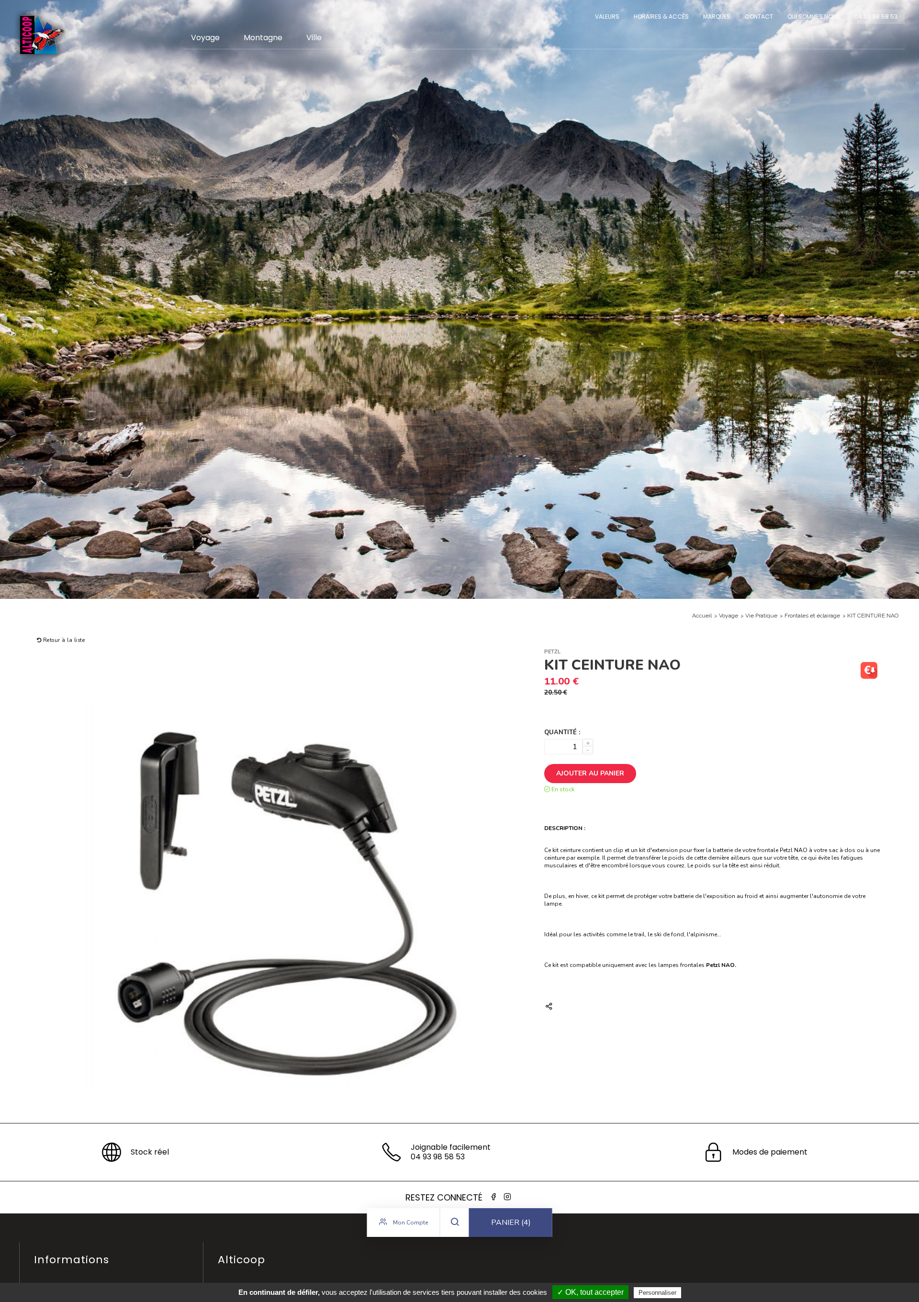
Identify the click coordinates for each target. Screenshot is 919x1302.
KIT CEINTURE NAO (872, 615)
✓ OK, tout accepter (590, 1292)
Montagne (263, 37)
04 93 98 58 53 (875, 16)
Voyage (205, 37)
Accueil (702, 615)
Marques (716, 16)
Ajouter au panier (590, 773)
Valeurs (607, 16)
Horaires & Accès (661, 16)
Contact (759, 16)
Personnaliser (657, 1292)
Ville (314, 37)
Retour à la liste (63, 640)
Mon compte (410, 1222)
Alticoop (41, 35)
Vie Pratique (761, 615)
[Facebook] (493, 1196)
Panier (511, 1222)
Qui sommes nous (813, 16)
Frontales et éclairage (812, 615)
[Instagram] (507, 1196)
